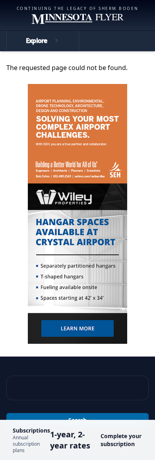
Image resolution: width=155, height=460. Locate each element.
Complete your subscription (121, 440)
